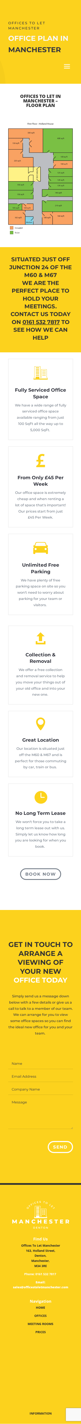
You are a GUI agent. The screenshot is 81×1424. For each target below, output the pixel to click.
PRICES (40, 1332)
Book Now (40, 874)
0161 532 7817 (45, 1274)
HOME (40, 1307)
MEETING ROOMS (40, 1324)
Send (60, 1147)
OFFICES (40, 1316)
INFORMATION (41, 1413)
